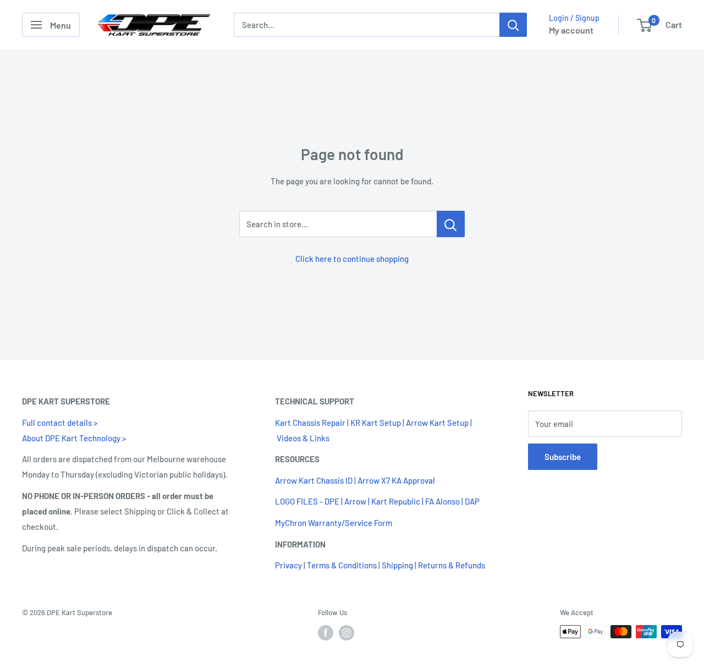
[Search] (513, 25)
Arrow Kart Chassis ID (314, 480)
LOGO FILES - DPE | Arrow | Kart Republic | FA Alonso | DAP (377, 501)
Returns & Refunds (451, 565)
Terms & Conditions (342, 565)
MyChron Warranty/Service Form (333, 523)
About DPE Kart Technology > (74, 438)
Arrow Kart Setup (437, 423)
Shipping (397, 565)
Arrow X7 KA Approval (396, 480)
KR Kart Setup (375, 423)
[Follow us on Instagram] (346, 632)
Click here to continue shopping (352, 259)
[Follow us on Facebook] (325, 632)
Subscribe (562, 457)
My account (571, 30)
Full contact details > (59, 423)
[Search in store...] (451, 224)
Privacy (288, 565)
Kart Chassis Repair (310, 423)
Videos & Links (303, 438)
